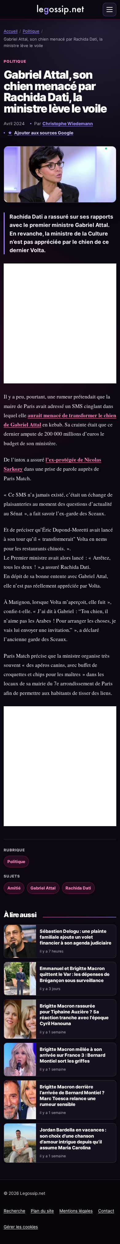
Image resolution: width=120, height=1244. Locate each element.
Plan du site (42, 1210)
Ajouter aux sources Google (43, 132)
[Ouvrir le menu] (109, 9)
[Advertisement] (60, 323)
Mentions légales (76, 1210)
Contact (106, 1210)
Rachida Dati (78, 887)
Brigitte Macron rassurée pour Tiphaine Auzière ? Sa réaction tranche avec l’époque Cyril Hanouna (74, 1014)
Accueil (11, 31)
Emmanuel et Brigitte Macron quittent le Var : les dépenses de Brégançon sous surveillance (75, 974)
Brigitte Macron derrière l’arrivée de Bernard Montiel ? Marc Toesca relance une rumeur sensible (72, 1095)
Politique (31, 31)
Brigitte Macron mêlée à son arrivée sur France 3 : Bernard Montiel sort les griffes (72, 1055)
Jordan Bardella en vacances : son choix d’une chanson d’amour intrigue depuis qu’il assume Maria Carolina (73, 1138)
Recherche (14, 1210)
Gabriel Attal (43, 887)
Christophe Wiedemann (67, 123)
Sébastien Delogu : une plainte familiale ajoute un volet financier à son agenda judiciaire (75, 937)
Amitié (14, 887)
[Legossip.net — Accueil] (60, 9)
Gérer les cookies (21, 1226)
